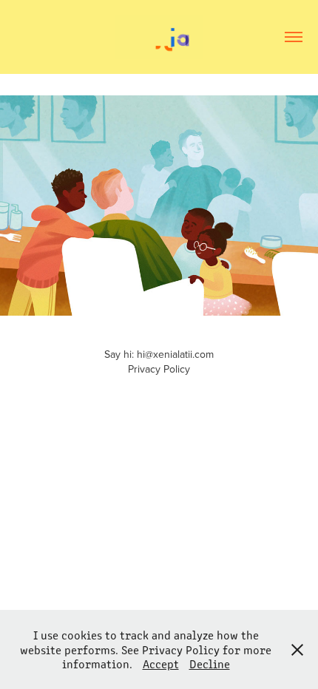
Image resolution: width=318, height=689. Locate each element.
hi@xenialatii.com (175, 354)
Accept (161, 663)
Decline (209, 663)
